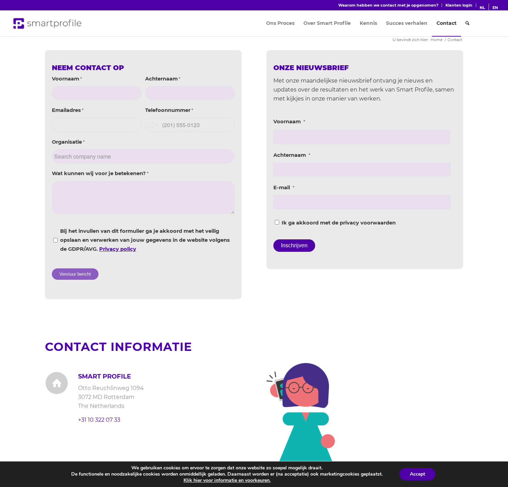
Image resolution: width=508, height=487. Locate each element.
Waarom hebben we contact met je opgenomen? (388, 5)
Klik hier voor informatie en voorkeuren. (227, 480)
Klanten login (458, 5)
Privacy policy (117, 249)
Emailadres (68, 110)
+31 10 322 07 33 (99, 420)
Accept (417, 474)
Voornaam (67, 79)
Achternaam (162, 79)
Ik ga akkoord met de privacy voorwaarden (339, 223)
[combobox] (152, 125)
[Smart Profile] (47, 23)
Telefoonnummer (169, 110)
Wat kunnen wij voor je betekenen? (100, 173)
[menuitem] (388, 5)
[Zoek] (467, 23)
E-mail (283, 187)
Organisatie (68, 142)
